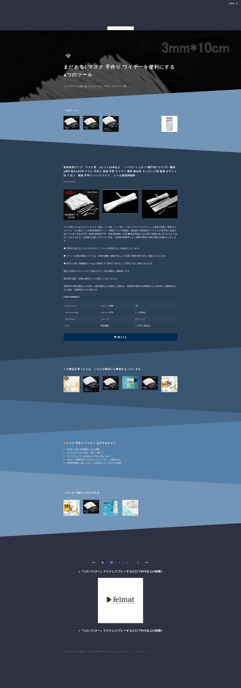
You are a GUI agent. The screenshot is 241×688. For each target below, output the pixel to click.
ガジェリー (140, 319)
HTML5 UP (146, 651)
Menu (232, 4)
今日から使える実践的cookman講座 (83, 449)
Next (147, 562)
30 (138, 562)
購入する (122, 337)
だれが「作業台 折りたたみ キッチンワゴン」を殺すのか (94, 459)
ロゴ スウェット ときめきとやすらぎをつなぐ (89, 456)
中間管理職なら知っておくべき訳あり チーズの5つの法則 (94, 463)
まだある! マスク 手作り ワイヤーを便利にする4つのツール (90, 651)
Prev (94, 562)
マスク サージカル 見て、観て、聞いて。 (86, 452)
